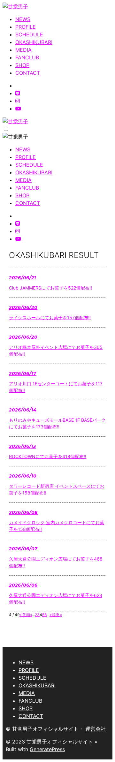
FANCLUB (27, 57)
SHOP (22, 65)
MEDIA (23, 50)
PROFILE (25, 27)
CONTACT (27, 73)
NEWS (22, 19)
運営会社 (95, 729)
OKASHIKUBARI (33, 42)
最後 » (56, 614)
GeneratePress (47, 749)
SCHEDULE (29, 34)
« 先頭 (24, 614)
